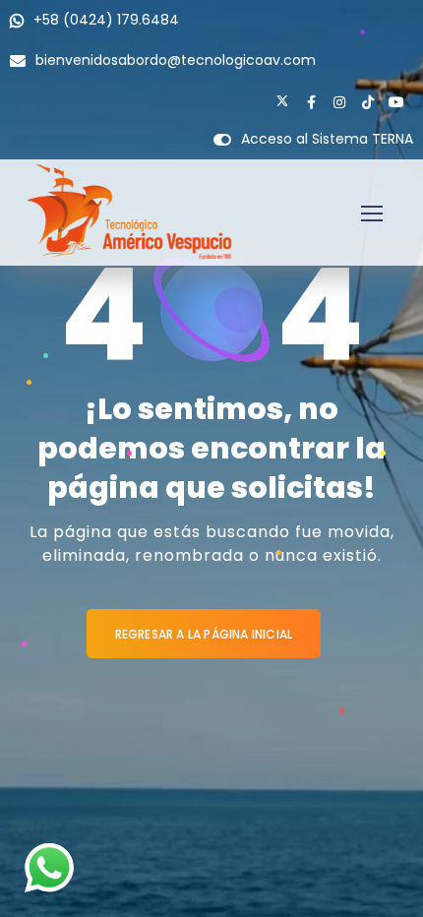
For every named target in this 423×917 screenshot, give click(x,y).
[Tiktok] (368, 102)
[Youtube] (396, 102)
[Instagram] (339, 102)
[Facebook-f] (311, 102)
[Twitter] (282, 102)
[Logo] (129, 212)
